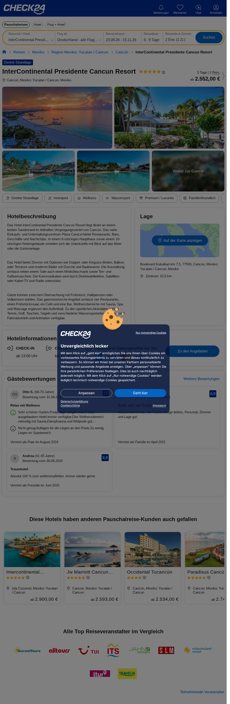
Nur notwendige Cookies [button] (151, 332)
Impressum (159, 405)
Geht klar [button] (140, 393)
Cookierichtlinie (70, 405)
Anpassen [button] (86, 393)
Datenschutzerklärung (74, 401)
